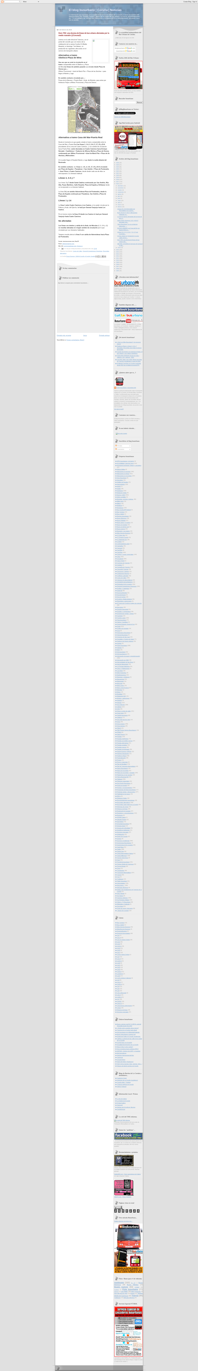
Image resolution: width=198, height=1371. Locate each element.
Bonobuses (120, 507)
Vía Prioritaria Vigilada (123, 900)
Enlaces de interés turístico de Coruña (127, 1066)
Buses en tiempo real (123, 527)
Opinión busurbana (122, 715)
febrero (120, 206)
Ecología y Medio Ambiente (124, 599)
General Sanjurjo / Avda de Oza (126, 624)
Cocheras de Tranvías (123, 563)
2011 (117, 258)
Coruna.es (80, 246)
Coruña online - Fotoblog (124, 1082)
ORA (118, 709)
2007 (117, 266)
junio (119, 198)
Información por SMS (123, 660)
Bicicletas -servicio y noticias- (125, 499)
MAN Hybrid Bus (121, 672)
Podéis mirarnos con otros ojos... (123, 1221)
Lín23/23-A (120, 973)
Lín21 (118, 965)
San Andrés (120, 821)
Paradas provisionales (123, 749)
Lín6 (118, 990)
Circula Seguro (121, 1059)
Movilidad (119, 694)
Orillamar (119, 717)
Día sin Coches (121, 597)
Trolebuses (120, 879)
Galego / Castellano (122, 622)
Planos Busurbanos (122, 768)
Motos (118, 692)
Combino (119, 565)
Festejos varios (121, 618)
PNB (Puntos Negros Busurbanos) (126, 730)
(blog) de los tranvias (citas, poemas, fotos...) (129, 1064)
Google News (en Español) (124, 1042)
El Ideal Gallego (121, 1103)
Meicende (119, 683)
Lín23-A (119, 971)
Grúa (118, 630)
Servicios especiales (122, 832)
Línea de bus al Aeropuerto (124, 1005)
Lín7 (118, 999)
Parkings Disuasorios (123, 753)
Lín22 (118, 967)
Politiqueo (119, 779)
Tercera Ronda (121, 866)
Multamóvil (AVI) (121, 696)
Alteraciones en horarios (124, 471)
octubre (120, 190)
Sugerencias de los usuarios (125, 845)
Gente (118, 626)
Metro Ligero (120, 685)
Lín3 (118, 980)
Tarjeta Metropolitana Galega (125, 853)
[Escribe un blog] (98, 256)
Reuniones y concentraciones (125, 813)
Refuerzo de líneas (122, 809)
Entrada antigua (104, 335)
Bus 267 (133, 1283)
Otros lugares (121, 724)
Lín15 (118, 950)
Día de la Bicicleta (122, 592)
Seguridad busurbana (123, 823)
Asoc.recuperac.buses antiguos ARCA (127, 1049)
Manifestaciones (121, 675)
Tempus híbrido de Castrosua (125, 864)
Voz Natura (120, 895)
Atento (119, 486)
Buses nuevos (121, 529)
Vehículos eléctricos (122, 887)
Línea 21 (119, 1003)
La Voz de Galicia (122, 1098)
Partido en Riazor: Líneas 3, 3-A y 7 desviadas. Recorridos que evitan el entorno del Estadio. (129, 347)
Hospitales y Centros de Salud (125, 639)
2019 (117, 177)
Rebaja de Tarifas (122, 798)
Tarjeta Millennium (122, 855)
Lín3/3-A (119, 984)
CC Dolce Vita (121, 535)
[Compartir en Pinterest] (105, 256)
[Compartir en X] (101, 256)
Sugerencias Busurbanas (124, 843)
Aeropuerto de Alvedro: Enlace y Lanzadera (129, 465)
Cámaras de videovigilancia (124, 580)
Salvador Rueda (121, 819)
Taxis (118, 860)
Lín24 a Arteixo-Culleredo (124, 978)
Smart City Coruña (122, 836)
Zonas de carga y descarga (124, 908)
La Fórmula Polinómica (123, 666)
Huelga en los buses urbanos (125, 641)
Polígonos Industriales (123, 781)
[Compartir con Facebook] (103, 256)
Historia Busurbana (122, 635)
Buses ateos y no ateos (123, 522)
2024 (117, 167)
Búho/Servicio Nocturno (123, 929)
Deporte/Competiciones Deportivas (92, 251)
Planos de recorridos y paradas (126, 772)
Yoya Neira (120, 906)
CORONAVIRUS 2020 (123, 544)
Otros (118, 721)
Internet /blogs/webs (122, 664)
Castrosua (120, 1057)
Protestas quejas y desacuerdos (126, 792)
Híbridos (119, 647)
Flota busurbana (121, 620)
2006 (117, 268)
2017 (117, 181)
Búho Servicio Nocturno (123, 533)
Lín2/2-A (119, 961)
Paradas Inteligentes (122, 738)
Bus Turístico (120, 512)
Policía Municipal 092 (123, 777)
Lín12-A (119, 946)
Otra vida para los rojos (123, 719)
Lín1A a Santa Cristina (123, 954)
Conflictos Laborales (122, 575)
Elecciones (120, 607)
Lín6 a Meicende (121, 993)
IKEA (118, 649)
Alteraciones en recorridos (124, 476)
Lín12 (118, 944)
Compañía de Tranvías (123, 567)
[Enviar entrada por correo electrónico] (62, 248)
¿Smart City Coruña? (123, 910)
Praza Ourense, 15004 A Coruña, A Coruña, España (80, 256)
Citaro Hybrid (120, 560)
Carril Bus (119, 552)
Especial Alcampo (122, 931)
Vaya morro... (120, 885)
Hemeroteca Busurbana (123, 632)
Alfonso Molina (121, 469)
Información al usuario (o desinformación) (128, 656)
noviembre (121, 188)
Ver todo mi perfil (118, 409)
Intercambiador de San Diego (125, 662)
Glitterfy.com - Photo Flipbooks (122, 1197)
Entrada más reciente (64, 335)
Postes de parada (122, 785)
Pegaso (119, 760)
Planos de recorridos (123, 770)
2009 (117, 262)
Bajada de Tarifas (122, 492)
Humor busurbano (122, 645)
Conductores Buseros (123, 573)
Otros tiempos (121, 726)
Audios (119, 488)
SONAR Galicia (121, 817)
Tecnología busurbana (123, 862)
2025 (117, 165)
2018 (117, 179)
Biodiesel (119, 505)
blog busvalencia (121, 1053)
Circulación (120, 558)
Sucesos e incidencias (123, 840)
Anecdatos (120, 480)
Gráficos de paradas (122, 628)
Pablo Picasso (121, 734)
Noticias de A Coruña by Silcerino (126, 1107)
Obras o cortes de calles (124, 711)
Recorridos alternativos (123, 802)
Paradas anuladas (122, 745)
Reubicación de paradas (124, 811)
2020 (117, 175)
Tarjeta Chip (120, 851)
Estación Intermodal (122, 609)
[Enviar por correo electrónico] (96, 256)
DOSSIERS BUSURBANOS (124, 582)
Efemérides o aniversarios (124, 601)
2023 (117, 169)
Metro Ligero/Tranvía (123, 687)
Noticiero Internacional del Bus (125, 1055)
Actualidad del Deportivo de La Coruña (127, 1044)
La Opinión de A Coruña (123, 1101)
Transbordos (120, 870)
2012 (117, 256)
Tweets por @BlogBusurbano (122, 117)
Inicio (85, 335)
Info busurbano (121, 652)
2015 (117, 249)
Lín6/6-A (119, 997)
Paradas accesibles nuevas (124, 740)
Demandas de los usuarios (124, 584)
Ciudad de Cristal (121, 1078)
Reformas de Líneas (122, 806)
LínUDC (119, 1001)
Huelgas (119, 643)
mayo (119, 200)
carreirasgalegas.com (70, 246)
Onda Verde (120, 713)
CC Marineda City (122, 539)
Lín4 (118, 986)
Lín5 (118, 988)
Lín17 (118, 952)
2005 (117, 270)
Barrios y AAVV (121, 495)
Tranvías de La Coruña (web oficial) (127, 1030)
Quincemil (119, 1105)
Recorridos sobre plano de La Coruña (127, 804)
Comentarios (120, 449)
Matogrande (120, 681)
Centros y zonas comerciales (125, 554)
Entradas (119, 445)
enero (119, 247)
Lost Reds (120, 670)
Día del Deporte (121, 595)
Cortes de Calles (77, 251)
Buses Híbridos (121, 520)
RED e (119, 796)
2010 (117, 260)
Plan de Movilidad (122, 764)
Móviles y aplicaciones (123, 698)
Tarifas (119, 849)
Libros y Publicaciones (123, 668)
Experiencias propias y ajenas (125, 613)
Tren (118, 877)
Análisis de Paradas (122, 482)
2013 (117, 254)
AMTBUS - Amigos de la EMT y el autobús (128, 1051)
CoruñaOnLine (121, 1109)
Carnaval (119, 548)
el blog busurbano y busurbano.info (126, 387)
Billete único (120, 501)
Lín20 (118, 963)
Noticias (119, 702)
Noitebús (119, 700)
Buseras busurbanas (123, 516)
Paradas (119, 736)
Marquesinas (120, 679)
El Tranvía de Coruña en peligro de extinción (129, 603)
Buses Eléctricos (121, 518)
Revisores (120, 815)
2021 (117, 173)
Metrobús (119, 690)
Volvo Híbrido (120, 893)
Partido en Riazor (122, 755)
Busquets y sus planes (123, 531)
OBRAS (119, 707)
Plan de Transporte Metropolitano (126, 766)
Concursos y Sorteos (123, 571)
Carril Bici (119, 550)
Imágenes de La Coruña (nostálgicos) (127, 1080)
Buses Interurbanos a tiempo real (126, 1034)
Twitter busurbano (122, 881)
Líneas (119, 1007)
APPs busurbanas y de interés (125, 461)
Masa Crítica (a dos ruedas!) (125, 1047)
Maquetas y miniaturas (123, 677)
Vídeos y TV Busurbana (123, 902)
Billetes (119, 503)
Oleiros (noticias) (121, 1086)
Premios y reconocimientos (124, 787)
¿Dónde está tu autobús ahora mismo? (128, 1028)
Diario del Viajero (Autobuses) (125, 1061)
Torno (118, 868)
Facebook (120, 615)
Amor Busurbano (121, 478)
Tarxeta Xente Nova (122, 857)
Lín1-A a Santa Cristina (123, 939)
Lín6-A (119, 995)
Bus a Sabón (120, 514)
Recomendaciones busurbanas (125, 800)
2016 (117, 183)
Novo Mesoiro (121, 704)
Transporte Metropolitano (124, 872)
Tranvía (119, 874)
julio (119, 196)
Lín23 (118, 969)
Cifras (118, 556)
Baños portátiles (121, 497)
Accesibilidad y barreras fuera (125, 463)
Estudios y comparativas (124, 611)
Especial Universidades (123, 933)
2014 (117, 252)
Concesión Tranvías (122, 569)
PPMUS (119, 732)
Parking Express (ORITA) (124, 751)
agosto (120, 194)
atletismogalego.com (68, 243)
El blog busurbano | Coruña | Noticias (95, 10)
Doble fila (119, 590)
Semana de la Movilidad (123, 828)
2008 (117, 264)
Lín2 (118, 956)
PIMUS (119, 728)
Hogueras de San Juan (123, 637)
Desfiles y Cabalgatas (123, 588)
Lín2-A (119, 959)
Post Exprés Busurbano (123, 783)
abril (119, 202)
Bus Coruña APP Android (124, 509)
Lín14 (118, 948)
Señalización (120, 834)
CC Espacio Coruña (122, 537)
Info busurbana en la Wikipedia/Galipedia (128, 1032)
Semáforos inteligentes (123, 830)
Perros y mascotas (122, 762)
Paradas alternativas (122, 743)
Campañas (120, 546)
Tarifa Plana (120, 847)
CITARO (119, 541)
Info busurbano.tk (122, 654)
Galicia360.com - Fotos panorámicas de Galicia (127, 1174)
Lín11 (118, 942)
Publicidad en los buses (123, 794)
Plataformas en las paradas (124, 775)
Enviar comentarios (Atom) (75, 340)
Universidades (121, 883)
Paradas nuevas (121, 747)
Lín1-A (119, 937)
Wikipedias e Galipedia (123, 904)
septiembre (121, 192)
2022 (117, 171)
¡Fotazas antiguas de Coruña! (125, 1084)
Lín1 (118, 935)
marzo (120, 204)
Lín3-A (119, 982)
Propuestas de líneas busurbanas (126, 789)
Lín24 (118, 976)
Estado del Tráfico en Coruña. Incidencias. (129, 1036)
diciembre (120, 185)
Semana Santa (121, 826)
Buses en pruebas (122, 524)
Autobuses (120, 490)
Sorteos (119, 838)
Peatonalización (121, 758)
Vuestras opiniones (122, 897)
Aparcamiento (121, 484)
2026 (117, 162)
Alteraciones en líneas (123, 473)
